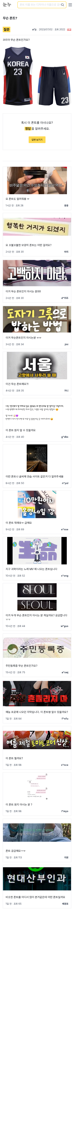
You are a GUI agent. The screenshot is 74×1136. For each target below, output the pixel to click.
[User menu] (70, 4)
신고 (69, 29)
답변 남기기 (37, 139)
